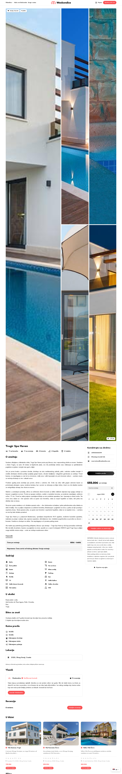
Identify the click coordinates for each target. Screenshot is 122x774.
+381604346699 (96, 453)
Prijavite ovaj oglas (102, 567)
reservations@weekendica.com (100, 461)
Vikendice (9, 2)
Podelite (23, 11)
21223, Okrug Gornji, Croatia (21, 657)
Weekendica (24, 678)
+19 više (112, 438)
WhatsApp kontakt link (98, 457)
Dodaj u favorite (14, 11)
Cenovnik (9, 536)
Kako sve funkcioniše (20, 2)
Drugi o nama (32, 2)
